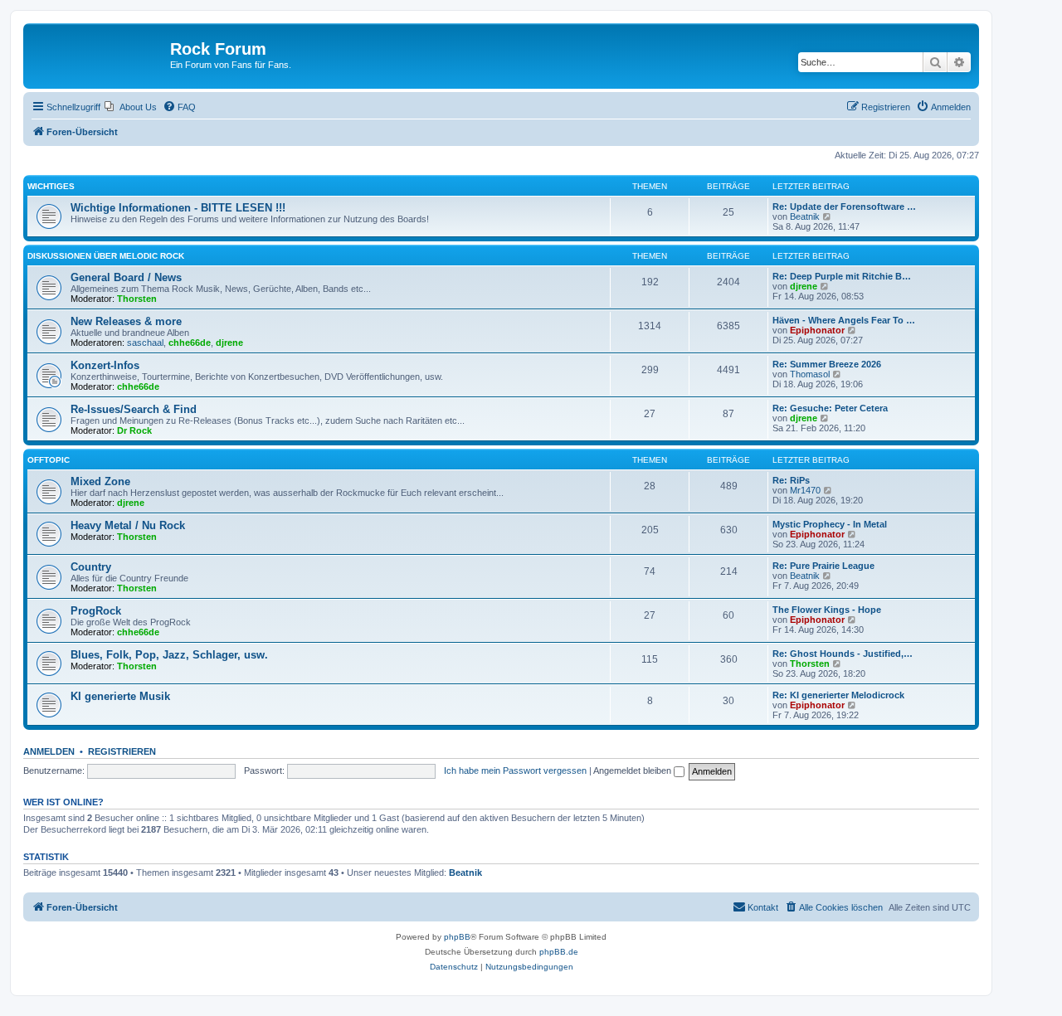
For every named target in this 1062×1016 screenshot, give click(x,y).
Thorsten (137, 299)
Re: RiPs (791, 480)
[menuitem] (131, 107)
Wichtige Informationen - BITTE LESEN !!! (178, 208)
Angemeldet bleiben (633, 770)
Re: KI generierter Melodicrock (838, 695)
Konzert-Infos (105, 365)
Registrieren (122, 751)
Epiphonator (817, 330)
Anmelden (49, 751)
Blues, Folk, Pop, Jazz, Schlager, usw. (169, 655)
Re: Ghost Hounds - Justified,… (842, 654)
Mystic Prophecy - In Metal (829, 524)
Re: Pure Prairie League (823, 566)
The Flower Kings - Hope (826, 610)
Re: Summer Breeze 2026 (826, 364)
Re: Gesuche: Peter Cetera (830, 408)
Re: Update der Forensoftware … (844, 206)
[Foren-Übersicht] (98, 53)
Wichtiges (51, 186)
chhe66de (189, 343)
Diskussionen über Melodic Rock (105, 255)
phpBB (457, 936)
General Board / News (126, 277)
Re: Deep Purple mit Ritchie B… (841, 276)
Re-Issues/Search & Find (134, 409)
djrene (803, 286)
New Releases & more (126, 321)
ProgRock (96, 611)
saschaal (145, 343)
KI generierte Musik (120, 696)
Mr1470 (805, 490)
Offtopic (48, 459)
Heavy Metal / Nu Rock (128, 525)
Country (91, 567)
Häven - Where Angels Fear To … (843, 320)
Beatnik (805, 216)
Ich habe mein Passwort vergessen (515, 770)
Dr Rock (134, 430)
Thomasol (810, 374)
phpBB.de (558, 951)
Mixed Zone (100, 481)
